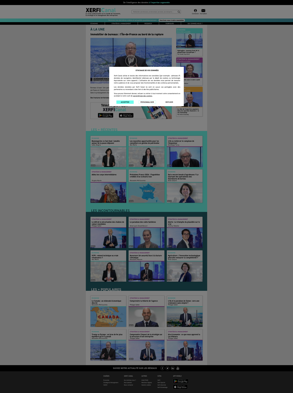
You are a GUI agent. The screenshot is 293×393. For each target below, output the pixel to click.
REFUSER (169, 102)
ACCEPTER (125, 102)
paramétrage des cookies (142, 96)
